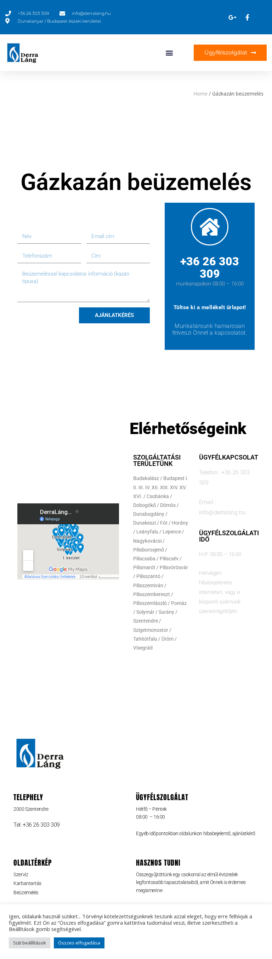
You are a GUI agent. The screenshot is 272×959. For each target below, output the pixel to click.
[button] (169, 53)
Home (200, 93)
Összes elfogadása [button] (79, 943)
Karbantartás (27, 883)
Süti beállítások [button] (29, 943)
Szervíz (20, 874)
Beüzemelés (25, 892)
